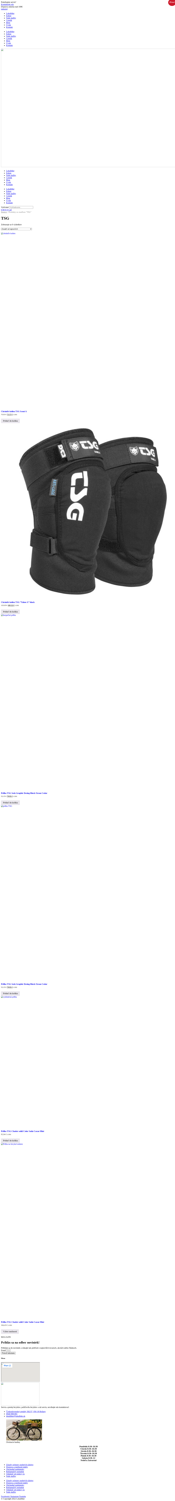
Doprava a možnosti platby (17, 1467)
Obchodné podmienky (15, 1469)
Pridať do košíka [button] (10, 421)
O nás (8, 25)
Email (3, 1350)
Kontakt (9, 27)
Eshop (8, 16)
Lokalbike (10, 13)
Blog (8, 23)
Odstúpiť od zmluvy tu (15, 1474)
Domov (4, 212)
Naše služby (11, 18)
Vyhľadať (5, 207)
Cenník (9, 20)
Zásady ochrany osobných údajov (19, 1465)
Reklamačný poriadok (15, 1472)
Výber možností (10, 1331)
